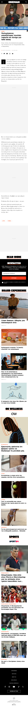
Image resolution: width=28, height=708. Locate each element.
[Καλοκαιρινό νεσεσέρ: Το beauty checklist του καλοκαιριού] (14, 337)
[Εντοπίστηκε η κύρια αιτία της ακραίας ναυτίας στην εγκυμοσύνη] (14, 463)
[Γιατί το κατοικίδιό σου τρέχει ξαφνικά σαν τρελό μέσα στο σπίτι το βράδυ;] (14, 489)
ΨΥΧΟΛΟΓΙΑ (4, 444)
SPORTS (14, 537)
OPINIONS (4, 659)
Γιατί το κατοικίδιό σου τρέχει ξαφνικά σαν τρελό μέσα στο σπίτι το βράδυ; (13, 503)
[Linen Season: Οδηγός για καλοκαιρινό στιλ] (14, 306)
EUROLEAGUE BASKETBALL (8, 604)
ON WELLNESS (14, 409)
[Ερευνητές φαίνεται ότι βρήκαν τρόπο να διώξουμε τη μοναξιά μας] (14, 431)
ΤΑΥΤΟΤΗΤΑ (14, 673)
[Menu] (2, 2)
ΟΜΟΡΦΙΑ (4, 527)
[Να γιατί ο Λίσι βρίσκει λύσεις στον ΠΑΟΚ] (14, 649)
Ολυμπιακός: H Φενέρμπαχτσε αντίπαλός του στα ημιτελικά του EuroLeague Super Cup (12, 607)
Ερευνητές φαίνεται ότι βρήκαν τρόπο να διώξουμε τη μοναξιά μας (12, 449)
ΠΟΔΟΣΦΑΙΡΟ (5, 631)
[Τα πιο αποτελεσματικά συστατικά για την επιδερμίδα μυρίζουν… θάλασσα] (14, 517)
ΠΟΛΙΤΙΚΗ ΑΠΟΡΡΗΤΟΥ (14, 683)
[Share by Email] (12, 53)
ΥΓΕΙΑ (3, 473)
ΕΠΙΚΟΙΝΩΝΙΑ (14, 670)
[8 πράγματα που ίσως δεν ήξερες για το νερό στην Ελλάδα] (14, 391)
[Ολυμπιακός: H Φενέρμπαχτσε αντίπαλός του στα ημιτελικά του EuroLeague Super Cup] (14, 594)
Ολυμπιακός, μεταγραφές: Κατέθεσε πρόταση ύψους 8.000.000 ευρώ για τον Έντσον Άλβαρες (13, 635)
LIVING (3, 499)
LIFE (3, 220)
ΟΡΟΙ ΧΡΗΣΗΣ (14, 680)
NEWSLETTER (14, 691)
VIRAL (3, 31)
